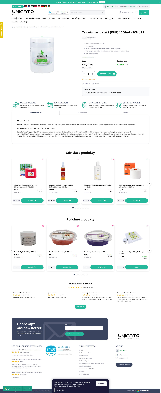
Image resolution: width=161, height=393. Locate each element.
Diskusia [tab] (126, 112)
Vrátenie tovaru (83, 355)
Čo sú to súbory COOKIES (86, 369)
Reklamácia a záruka (85, 366)
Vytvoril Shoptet (131, 390)
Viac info (102, 2)
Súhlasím (101, 384)
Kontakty (81, 371)
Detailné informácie (88, 57)
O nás (81, 350)
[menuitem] (18, 18)
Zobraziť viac (80, 307)
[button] (73, 207)
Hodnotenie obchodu (80, 283)
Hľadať (103, 12)
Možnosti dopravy (84, 361)
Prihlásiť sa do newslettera (74, 334)
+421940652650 (123, 358)
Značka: (86, 39)
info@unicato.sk (123, 355)
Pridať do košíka (105, 74)
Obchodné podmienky (85, 358)
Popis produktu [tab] (35, 112)
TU (78, 386)
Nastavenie (60, 390)
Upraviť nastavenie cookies (49, 391)
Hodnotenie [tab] (82, 112)
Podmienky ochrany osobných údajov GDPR (91, 363)
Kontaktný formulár (124, 364)
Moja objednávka (84, 374)
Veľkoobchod (18, 6)
